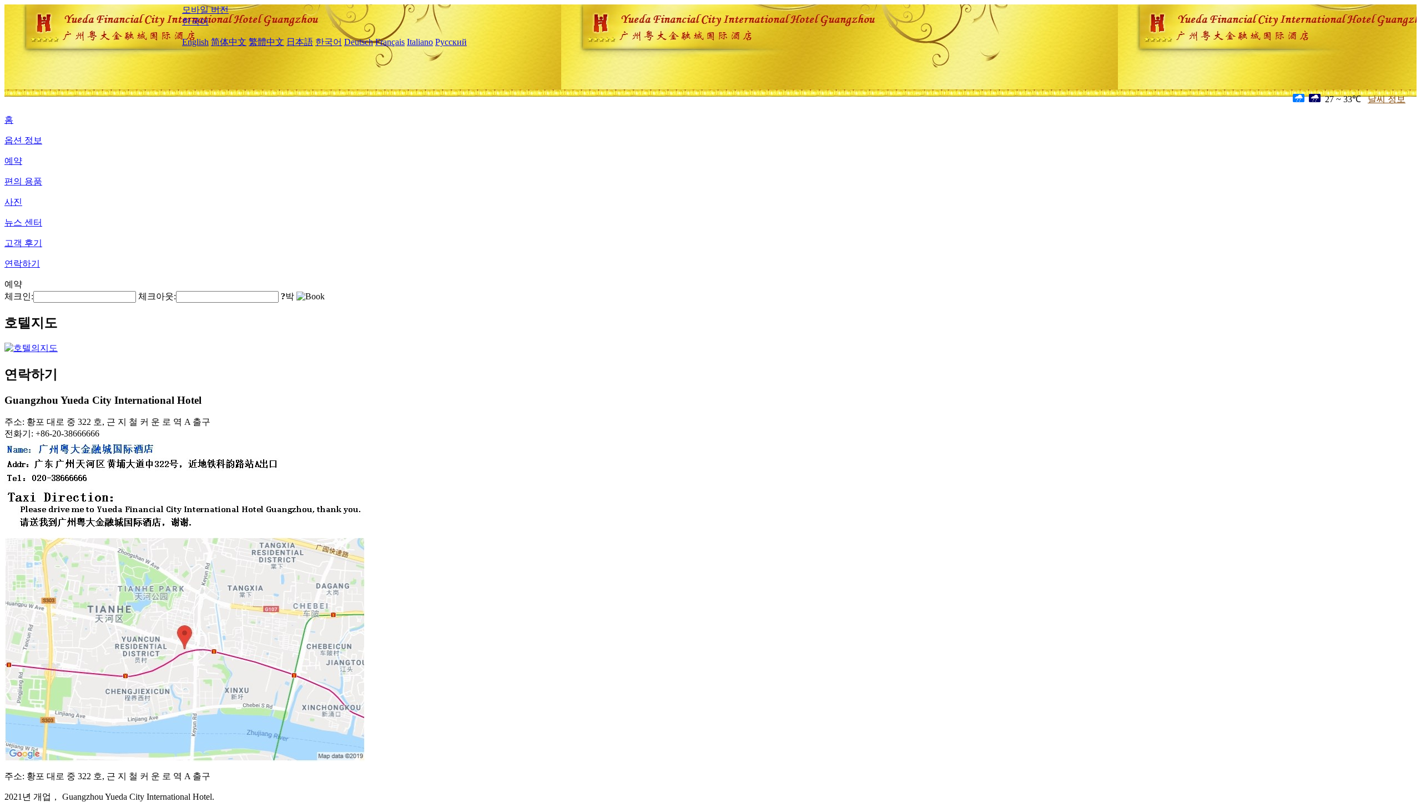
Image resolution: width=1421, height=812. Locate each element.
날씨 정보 (1386, 99)
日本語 (299, 42)
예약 (13, 161)
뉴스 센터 (23, 222)
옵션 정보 (23, 140)
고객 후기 (23, 243)
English (195, 42)
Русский (451, 42)
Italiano (420, 42)
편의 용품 (23, 181)
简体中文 (228, 42)
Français (390, 42)
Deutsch (358, 42)
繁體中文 (266, 42)
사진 (13, 202)
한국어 (195, 21)
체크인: (18, 296)
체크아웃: (157, 296)
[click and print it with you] (184, 759)
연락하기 (22, 263)
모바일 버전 (205, 9)
